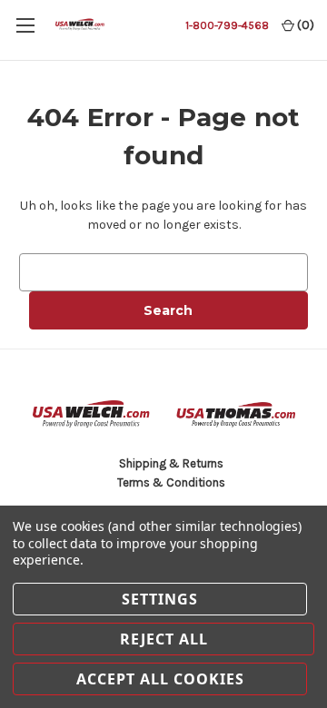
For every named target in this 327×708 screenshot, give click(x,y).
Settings (160, 599)
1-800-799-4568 (227, 25)
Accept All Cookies (160, 679)
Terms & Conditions (171, 482)
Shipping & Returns (171, 463)
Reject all (164, 639)
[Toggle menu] (25, 25)
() (304, 25)
